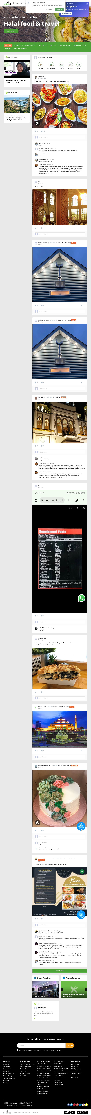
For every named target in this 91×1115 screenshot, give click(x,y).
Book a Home (24, 1067)
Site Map (6, 1081)
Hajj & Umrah (75, 1062)
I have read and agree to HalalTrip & (40, 1048)
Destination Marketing (43, 1078)
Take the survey (66, 13)
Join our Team (7, 1067)
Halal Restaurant (51, 68)
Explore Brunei (41, 1087)
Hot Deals (23, 1069)
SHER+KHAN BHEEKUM (45, 765)
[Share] (81, 305)
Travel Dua (57, 1078)
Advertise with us (8, 1071)
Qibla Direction (58, 1064)
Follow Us (6, 1069)
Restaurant (74, 765)
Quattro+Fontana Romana (46, 858)
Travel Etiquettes (59, 1082)
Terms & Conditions (55, 1048)
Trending (8, 45)
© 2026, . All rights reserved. (25, 1110)
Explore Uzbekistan (43, 1084)
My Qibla (8, 49)
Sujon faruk (41, 76)
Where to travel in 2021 (44, 1064)
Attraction (70, 68)
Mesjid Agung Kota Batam (61, 707)
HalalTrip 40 (74, 1075)
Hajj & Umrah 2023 (79, 45)
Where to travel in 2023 (44, 1069)
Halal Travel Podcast (20, 49)
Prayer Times (58, 1080)
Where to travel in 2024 (44, 1071)
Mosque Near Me (59, 1069)
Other (78, 68)
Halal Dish (61, 68)
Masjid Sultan (57, 397)
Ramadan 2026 (75, 1064)
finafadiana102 (42, 707)
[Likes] (35, 131)
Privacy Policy (44, 1048)
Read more (11, 31)
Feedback (6, 1078)
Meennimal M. (42, 638)
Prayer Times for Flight (61, 1066)
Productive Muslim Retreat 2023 (24, 45)
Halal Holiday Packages (27, 1062)
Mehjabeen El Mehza (64, 765)
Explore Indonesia (42, 1089)
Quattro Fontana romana (68, 858)
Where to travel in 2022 (44, 1066)
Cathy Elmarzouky (43, 243)
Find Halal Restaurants (61, 1071)
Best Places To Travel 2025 (47, 45)
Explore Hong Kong (43, 1091)
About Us (6, 1062)
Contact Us (6, 1064)
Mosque (41, 68)
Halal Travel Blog (64, 45)
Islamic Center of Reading (63, 243)
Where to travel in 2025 (44, 1073)
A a (39, 181)
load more (60, 971)
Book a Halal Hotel (25, 1064)
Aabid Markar (42, 397)
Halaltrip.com (22, 1110)
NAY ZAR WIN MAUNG (44, 1007)
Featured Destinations (43, 1075)
